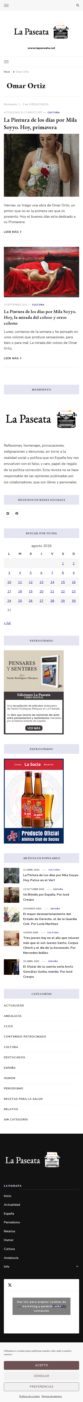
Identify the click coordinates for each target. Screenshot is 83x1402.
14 (52, 582)
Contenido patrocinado (25, 1036)
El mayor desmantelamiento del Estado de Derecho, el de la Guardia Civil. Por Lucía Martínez (50, 919)
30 (74, 601)
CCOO (8, 1026)
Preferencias (41, 1387)
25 (20, 601)
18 (20, 591)
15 (63, 582)
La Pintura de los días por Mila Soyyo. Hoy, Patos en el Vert (51, 877)
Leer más (11, 232)
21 (52, 591)
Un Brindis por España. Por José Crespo (46, 897)
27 (41, 601)
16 (74, 582)
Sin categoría (16, 1119)
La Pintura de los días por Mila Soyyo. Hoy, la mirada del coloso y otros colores (40, 317)
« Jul (7, 623)
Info (6, 1267)
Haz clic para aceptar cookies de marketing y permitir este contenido (41, 1306)
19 (31, 591)
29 (63, 601)
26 (31, 601)
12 (31, 582)
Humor (9, 1078)
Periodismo (13, 1088)
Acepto (41, 1365)
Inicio (7, 1196)
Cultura (53, 112)
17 (9, 591)
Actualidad (14, 1005)
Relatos (11, 1109)
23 (74, 591)
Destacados (14, 1057)
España (58, 889)
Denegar (41, 1376)
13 (41, 582)
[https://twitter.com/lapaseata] (8, 513)
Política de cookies (29, 1396)
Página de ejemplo (52, 1396)
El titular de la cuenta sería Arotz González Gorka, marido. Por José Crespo (48, 972)
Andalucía (13, 1016)
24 (9, 601)
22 (63, 591)
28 (52, 601)
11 (20, 582)
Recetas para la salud (23, 1099)
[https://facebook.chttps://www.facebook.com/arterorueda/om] (17, 513)
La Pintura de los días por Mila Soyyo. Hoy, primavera (40, 123)
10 (9, 582)
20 (41, 591)
